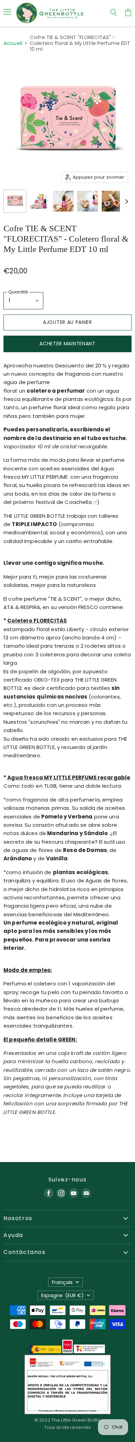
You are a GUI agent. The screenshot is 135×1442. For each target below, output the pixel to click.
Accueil (12, 43)
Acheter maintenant (67, 343)
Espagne (62, 1295)
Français (62, 1282)
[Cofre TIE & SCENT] (15, 201)
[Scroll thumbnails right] (125, 202)
